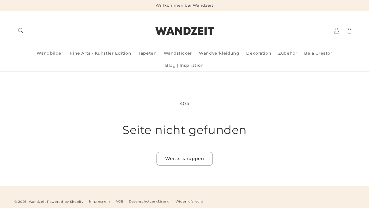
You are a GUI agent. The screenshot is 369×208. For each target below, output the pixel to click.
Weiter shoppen (184, 158)
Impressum (99, 201)
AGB (119, 201)
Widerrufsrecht (190, 201)
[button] (20, 30)
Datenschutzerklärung (149, 201)
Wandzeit (37, 202)
